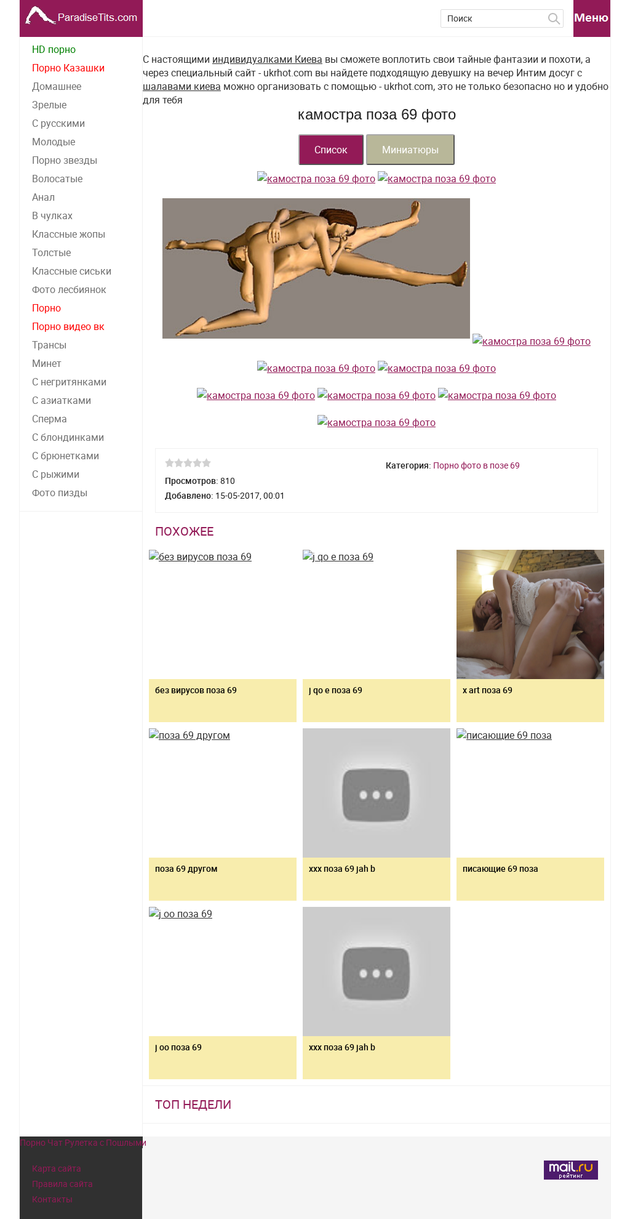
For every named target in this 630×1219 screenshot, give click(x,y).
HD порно (54, 49)
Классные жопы (68, 234)
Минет (47, 363)
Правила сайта (62, 1183)
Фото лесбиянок (69, 289)
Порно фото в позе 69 (476, 465)
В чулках (52, 215)
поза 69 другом (186, 868)
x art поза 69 (487, 690)
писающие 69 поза (500, 868)
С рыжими (55, 474)
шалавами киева (182, 86)
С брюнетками (65, 455)
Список (331, 149)
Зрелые (49, 104)
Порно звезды (64, 160)
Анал (43, 197)
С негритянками (69, 381)
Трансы (49, 345)
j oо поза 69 (178, 1047)
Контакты (52, 1199)
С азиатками (61, 400)
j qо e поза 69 (335, 690)
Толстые (51, 252)
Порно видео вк (68, 326)
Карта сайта (56, 1168)
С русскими (58, 123)
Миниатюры (410, 149)
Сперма (49, 418)
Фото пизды (59, 492)
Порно (46, 308)
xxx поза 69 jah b (342, 1047)
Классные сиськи (71, 271)
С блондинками (68, 437)
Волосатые (57, 178)
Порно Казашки (68, 67)
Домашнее (56, 86)
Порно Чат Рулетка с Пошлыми (83, 1142)
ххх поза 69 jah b (342, 868)
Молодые (53, 141)
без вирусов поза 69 (196, 690)
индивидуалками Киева (267, 59)
